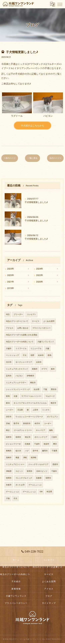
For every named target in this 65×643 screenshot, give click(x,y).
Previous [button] (3, 105)
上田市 (35, 410)
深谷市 (9, 417)
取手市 (16, 423)
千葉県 (54, 451)
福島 (51, 430)
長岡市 (18, 437)
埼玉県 (49, 492)
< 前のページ (10, 158)
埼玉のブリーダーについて (17, 321)
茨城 (8, 423)
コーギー (47, 423)
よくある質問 (48, 321)
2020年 (39, 281)
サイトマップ (49, 603)
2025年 (10, 268)
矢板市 (9, 485)
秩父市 (27, 437)
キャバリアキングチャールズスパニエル (30, 403)
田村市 (9, 437)
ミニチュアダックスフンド (17, 369)
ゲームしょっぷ (35, 485)
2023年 (10, 275)
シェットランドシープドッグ (18, 389)
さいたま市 (20, 485)
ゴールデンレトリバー (23, 430)
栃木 (53, 369)
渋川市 (9, 362)
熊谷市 (53, 403)
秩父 (8, 430)
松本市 (41, 355)
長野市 (48, 478)
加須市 (46, 444)
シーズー (9, 410)
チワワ (44, 369)
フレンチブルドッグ (24, 478)
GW (41, 492)
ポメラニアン (52, 417)
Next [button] (61, 105)
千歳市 (37, 444)
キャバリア (40, 430)
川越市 (9, 348)
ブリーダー (18, 314)
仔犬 (15, 498)
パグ (27, 451)
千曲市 (54, 471)
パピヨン (19, 376)
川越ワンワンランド (46, 342)
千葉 (45, 389)
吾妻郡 (39, 478)
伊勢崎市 (30, 376)
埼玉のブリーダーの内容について (20, 342)
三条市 (54, 437)
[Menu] (60, 4)
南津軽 (33, 457)
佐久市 (18, 451)
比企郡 (36, 389)
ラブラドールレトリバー (31, 396)
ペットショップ (12, 355)
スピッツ (19, 471)
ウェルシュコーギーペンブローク (29, 417)
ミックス (46, 410)
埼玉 (8, 314)
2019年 (10, 288)
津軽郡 (9, 471)
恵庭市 (55, 464)
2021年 (10, 281)
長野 (32, 355)
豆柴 (15, 396)
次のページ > (55, 158)
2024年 (39, 268)
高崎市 (9, 457)
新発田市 (26, 423)
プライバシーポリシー (41, 328)
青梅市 (9, 451)
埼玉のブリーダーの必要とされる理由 (21, 335)
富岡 (8, 396)
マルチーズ (50, 396)
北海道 (27, 444)
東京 (55, 444)
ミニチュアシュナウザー (16, 383)
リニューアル (36, 348)
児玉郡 (20, 410)
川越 (47, 348)
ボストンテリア (40, 437)
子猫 (8, 498)
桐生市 (33, 383)
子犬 (24, 355)
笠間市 (9, 478)
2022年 (39, 275)
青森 (17, 457)
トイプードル (21, 348)
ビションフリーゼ (13, 444)
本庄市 (37, 423)
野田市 (53, 389)
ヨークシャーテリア (24, 362)
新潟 (8, 403)
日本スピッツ (41, 471)
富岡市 (29, 471)
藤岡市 (45, 451)
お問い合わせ (22, 328)
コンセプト (31, 314)
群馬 (49, 355)
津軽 (25, 457)
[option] (16, 105)
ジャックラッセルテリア (38, 464)
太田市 (39, 362)
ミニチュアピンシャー (15, 464)
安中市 (35, 451)
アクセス (9, 328)
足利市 (9, 376)
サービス (35, 321)
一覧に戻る (33, 158)
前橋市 (35, 369)
